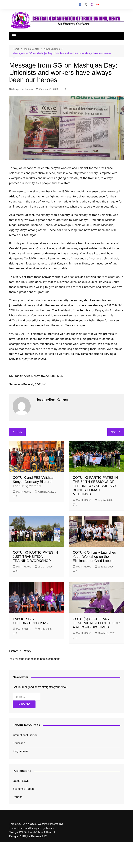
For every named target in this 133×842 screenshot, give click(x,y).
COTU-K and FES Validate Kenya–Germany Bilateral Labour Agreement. (33, 482)
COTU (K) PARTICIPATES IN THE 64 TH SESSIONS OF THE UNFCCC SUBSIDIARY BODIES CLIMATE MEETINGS (95, 486)
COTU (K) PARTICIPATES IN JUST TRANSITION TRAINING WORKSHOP (35, 556)
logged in (31, 658)
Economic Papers (23, 788)
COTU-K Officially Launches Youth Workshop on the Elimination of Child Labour (94, 556)
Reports (17, 796)
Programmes (20, 751)
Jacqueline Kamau (22, 89)
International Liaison (25, 735)
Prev (19, 431)
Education (19, 743)
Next (113, 431)
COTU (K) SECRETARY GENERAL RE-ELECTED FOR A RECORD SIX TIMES (96, 623)
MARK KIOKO (23, 491)
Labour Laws (21, 780)
